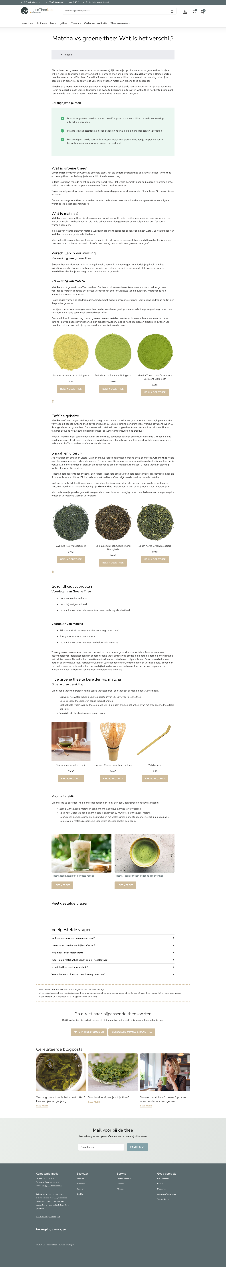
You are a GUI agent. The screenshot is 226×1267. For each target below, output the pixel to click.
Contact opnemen (124, 1178)
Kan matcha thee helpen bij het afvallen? (73, 945)
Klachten (80, 1194)
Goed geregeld (166, 1173)
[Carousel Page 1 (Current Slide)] (53, 400)
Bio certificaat (163, 1178)
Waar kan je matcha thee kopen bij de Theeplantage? (80, 959)
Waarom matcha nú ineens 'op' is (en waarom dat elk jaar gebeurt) (163, 1099)
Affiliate (120, 1189)
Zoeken (172, 12)
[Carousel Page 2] (53, 402)
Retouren (80, 1189)
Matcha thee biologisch (89, 1031)
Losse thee (27, 23)
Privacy (160, 1184)
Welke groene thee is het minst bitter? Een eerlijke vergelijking (60, 1099)
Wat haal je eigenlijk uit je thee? (108, 1097)
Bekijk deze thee (71, 388)
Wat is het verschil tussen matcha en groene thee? (78, 974)
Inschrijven (137, 1146)
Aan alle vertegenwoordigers (48, 1217)
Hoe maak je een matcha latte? (68, 952)
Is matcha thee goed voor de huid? (70, 967)
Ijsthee (63, 23)
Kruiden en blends (46, 23)
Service (121, 1173)
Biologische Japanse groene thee (131, 1031)
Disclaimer (161, 1189)
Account (80, 1178)
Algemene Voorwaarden (167, 1194)
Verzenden (81, 1184)
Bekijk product (71, 778)
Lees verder (62, 885)
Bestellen (83, 1173)
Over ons (120, 1184)
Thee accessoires (120, 23)
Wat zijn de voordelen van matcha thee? (73, 938)
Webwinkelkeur (163, 1199)
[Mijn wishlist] (194, 11)
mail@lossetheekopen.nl (52, 1186)
